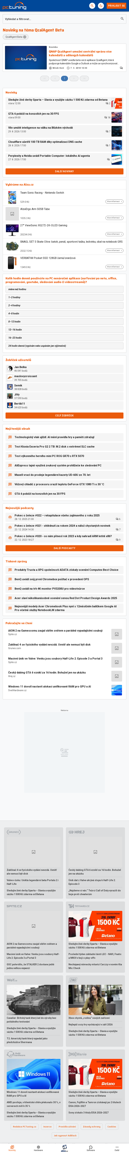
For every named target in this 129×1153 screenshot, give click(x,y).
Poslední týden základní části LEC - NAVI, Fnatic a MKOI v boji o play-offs (95, 956)
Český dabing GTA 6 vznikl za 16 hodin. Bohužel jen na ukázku (47, 672)
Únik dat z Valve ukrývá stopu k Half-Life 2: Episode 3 (92, 882)
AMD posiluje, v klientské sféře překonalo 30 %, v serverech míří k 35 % (33, 1104)
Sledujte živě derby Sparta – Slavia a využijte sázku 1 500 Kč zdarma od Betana (31, 892)
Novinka (53, 47)
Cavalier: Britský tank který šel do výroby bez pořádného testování (31, 1020)
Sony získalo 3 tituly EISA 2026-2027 (89, 1112)
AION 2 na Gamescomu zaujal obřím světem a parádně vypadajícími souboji (55, 630)
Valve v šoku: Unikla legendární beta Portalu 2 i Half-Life (32, 882)
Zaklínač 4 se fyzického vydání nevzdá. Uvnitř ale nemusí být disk (49, 644)
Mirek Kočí (58, 68)
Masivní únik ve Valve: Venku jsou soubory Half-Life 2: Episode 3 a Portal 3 (55, 658)
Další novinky (64, 171)
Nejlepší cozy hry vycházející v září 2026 (91, 1024)
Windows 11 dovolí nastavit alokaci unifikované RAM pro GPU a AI (49, 686)
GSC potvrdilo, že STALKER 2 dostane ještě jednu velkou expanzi (30, 966)
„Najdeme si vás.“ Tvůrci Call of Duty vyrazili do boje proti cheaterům (95, 892)
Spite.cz (12, 634)
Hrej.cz (11, 676)
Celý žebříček (64, 415)
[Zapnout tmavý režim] (101, 6)
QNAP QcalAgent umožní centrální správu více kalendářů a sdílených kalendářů (80, 53)
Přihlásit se (116, 5)
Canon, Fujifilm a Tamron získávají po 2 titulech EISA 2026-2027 (95, 1104)
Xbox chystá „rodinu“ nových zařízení (89, 1018)
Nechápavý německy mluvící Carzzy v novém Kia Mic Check (95, 966)
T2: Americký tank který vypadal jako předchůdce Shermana (27, 1040)
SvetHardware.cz (17, 690)
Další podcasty (64, 548)
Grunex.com (14, 648)
